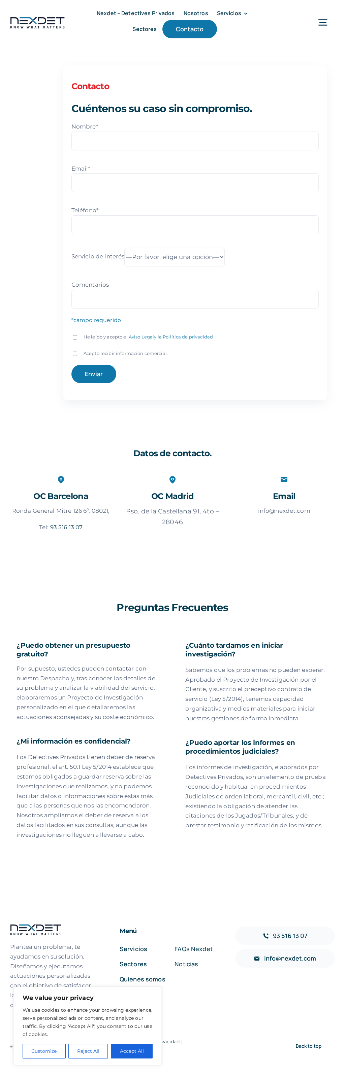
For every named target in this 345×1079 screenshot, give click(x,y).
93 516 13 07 (66, 527)
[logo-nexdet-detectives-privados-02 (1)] (37, 19)
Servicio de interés (98, 256)
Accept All (132, 1051)
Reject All (88, 1051)
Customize (44, 1051)
